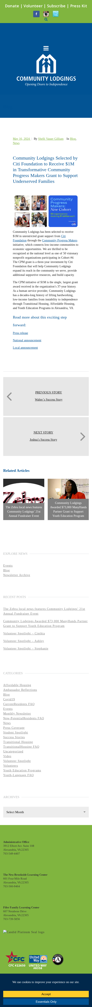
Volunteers (10, 765)
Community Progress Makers (59, 240)
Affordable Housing (17, 685)
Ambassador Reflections (20, 690)
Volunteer (33, 5)
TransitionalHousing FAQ (21, 746)
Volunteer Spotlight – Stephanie (25, 648)
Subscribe (56, 5)
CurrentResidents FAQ (19, 704)
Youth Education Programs (22, 770)
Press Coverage (14, 727)
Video (7, 756)
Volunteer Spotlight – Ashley (23, 641)
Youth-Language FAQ (18, 775)
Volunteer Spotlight (17, 761)
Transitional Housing (18, 742)
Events (8, 565)
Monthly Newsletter (17, 713)
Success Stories (14, 737)
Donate (12, 5)
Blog (73, 138)
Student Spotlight (15, 732)
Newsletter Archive (16, 575)
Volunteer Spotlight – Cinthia (24, 633)
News (16, 143)
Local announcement (25, 347)
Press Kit (78, 5)
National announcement (27, 340)
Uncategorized (13, 751)
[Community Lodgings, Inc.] (24, 932)
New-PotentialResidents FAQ (23, 718)
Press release (20, 333)
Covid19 (9, 699)
